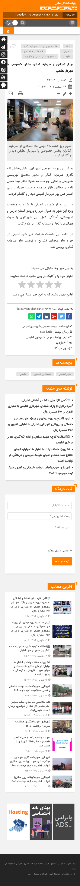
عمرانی (66, 51)
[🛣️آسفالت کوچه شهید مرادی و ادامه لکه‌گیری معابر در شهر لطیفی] (40, 651)
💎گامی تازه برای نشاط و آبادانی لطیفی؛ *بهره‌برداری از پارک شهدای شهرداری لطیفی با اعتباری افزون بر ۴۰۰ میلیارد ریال (40, 406)
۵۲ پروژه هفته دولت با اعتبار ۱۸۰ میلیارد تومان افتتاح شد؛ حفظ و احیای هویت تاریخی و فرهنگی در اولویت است (41, 455)
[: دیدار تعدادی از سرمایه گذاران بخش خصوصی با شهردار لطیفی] (10, 93)
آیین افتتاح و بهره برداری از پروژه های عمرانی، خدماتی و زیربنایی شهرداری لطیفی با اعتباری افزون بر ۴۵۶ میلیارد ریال (40, 424)
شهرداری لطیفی (42, 374)
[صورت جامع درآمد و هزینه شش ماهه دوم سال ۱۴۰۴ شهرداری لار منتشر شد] (40, 744)
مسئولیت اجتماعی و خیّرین (40, 56)
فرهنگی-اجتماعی (33, 51)
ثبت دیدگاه (62, 561)
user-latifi (46, 332)
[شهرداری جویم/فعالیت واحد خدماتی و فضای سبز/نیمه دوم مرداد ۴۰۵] (40, 691)
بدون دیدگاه (61, 348)
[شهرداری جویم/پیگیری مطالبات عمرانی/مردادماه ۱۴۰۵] (40, 726)
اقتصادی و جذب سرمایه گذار (41, 46)
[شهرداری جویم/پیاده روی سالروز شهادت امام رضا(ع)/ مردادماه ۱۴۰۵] (40, 781)
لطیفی (22, 374)
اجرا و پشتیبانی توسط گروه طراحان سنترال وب (52, 874)
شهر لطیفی (65, 374)
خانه (68, 46)
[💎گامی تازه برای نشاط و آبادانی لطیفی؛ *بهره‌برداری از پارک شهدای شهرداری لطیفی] (40, 607)
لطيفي (66, 56)
